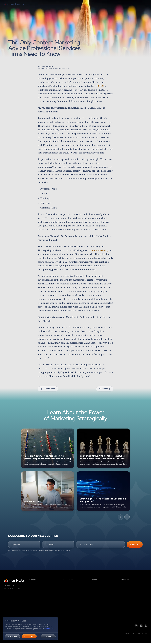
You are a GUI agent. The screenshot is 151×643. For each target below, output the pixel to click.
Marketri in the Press (99, 584)
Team (92, 592)
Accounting (65, 584)
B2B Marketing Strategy (39, 588)
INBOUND (100, 86)
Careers (93, 596)
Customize (48, 636)
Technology (65, 616)
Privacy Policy (65, 550)
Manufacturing (66, 604)
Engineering (65, 588)
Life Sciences (65, 600)
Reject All (12, 636)
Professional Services (69, 608)
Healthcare (64, 592)
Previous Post (49, 389)
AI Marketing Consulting (39, 592)
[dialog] (30, 628)
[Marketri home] (14, 4)
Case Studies (126, 588)
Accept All (29, 636)
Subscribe (135, 544)
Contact (93, 600)
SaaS (61, 612)
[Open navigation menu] (145, 4)
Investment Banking (68, 596)
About (92, 588)
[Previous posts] (120, 517)
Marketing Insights (129, 584)
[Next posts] (127, 517)
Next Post (103, 389)
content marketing (99, 250)
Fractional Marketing (38, 584)
